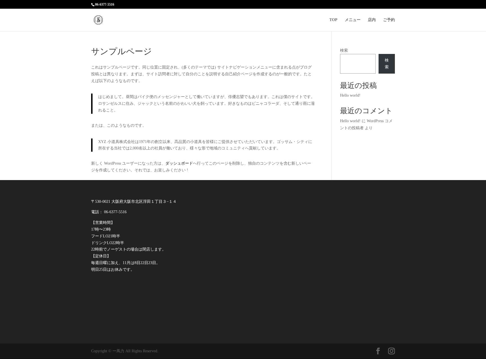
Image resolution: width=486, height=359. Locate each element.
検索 (344, 50)
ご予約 (389, 20)
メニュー (353, 20)
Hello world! (350, 95)
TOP (333, 20)
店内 (372, 20)
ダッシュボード (179, 163)
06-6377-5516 (104, 4)
